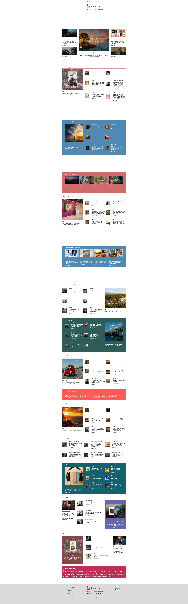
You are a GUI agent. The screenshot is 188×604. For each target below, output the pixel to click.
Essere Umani (113, 56)
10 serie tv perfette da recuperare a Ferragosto (91, 522)
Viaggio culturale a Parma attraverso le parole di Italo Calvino (74, 310)
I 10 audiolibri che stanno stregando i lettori (97, 469)
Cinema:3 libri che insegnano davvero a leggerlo (101, 556)
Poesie (94, 52)
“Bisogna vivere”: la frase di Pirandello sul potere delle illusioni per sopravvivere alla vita (119, 410)
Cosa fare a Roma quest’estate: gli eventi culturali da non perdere (101, 547)
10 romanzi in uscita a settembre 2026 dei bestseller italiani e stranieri (98, 72)
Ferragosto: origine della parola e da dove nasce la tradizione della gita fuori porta (75, 444)
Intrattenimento (65, 56)
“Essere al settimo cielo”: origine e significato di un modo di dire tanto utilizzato (75, 455)
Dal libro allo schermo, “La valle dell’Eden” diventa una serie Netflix (93, 513)
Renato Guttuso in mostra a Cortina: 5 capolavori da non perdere (97, 222)
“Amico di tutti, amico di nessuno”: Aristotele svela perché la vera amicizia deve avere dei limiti (118, 59)
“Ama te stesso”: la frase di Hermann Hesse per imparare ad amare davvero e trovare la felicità (98, 410)
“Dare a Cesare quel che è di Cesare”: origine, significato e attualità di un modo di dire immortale (96, 445)
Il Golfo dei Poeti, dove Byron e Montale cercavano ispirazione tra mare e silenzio (114, 312)
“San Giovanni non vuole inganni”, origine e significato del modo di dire (97, 455)
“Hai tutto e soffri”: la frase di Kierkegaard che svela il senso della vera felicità (69, 42)
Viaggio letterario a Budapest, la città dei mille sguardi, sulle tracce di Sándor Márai (76, 335)
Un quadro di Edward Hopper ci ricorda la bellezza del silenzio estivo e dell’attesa (71, 262)
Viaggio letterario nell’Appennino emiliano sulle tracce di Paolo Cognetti (95, 335)
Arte (63, 221)
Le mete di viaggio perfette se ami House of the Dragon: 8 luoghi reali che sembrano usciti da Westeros (76, 346)
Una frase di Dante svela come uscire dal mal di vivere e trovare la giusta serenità (98, 429)
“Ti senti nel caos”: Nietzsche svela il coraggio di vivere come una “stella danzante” (73, 147)
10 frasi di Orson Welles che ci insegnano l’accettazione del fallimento (101, 539)
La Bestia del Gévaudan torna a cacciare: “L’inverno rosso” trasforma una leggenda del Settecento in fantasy (72, 95)
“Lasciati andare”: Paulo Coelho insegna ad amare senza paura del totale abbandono (117, 127)
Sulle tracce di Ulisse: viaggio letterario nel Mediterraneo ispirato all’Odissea (113, 345)
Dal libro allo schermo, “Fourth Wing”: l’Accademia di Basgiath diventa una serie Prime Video (93, 503)
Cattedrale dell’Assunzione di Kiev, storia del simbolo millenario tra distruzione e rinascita (96, 300)
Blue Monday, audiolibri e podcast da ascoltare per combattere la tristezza (116, 470)
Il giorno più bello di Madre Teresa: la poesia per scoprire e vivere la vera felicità (86, 188)
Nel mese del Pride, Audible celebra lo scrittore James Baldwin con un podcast (97, 486)
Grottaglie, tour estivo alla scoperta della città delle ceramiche (94, 291)
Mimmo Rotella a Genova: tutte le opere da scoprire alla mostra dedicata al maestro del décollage (98, 212)
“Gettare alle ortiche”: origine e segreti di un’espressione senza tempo (117, 455)
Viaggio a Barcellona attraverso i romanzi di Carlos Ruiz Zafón (96, 325)
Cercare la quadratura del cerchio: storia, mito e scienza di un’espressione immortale (118, 444)
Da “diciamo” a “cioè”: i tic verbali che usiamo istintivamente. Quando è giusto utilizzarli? (98, 361)
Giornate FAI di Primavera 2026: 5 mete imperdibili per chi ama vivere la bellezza (96, 310)
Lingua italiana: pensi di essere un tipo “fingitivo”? (86, 396)
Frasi (63, 39)
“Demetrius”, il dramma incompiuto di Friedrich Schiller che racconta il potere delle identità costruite (72, 558)
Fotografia (115, 199)
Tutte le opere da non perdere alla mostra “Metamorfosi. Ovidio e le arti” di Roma (119, 212)
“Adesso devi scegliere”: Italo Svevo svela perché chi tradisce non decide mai (98, 127)
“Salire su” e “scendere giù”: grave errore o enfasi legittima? (98, 371)
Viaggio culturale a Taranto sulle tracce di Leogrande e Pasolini (75, 291)
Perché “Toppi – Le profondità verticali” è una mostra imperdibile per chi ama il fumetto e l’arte (119, 223)
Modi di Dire (78, 441)
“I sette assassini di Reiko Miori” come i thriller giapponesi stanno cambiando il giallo (98, 83)
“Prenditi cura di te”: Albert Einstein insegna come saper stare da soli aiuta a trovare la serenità (116, 137)
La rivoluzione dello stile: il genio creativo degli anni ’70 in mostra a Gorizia (71, 224)
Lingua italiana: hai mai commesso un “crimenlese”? (115, 396)
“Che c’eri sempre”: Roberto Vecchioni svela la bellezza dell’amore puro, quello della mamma (116, 148)
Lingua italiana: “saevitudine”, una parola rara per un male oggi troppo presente (71, 396)
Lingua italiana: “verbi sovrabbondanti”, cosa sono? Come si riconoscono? (101, 396)
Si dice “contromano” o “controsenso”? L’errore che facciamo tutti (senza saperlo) (72, 383)
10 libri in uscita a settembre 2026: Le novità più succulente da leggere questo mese (117, 42)
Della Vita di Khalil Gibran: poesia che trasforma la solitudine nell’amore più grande (94, 56)
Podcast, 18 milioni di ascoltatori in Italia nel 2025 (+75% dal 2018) (73, 490)
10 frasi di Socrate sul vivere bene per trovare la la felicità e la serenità (118, 419)
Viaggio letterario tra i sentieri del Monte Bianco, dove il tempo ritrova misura (77, 325)
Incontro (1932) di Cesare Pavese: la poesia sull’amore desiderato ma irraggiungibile (71, 188)
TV (69, 56)
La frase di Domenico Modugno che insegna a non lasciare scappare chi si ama (72, 431)
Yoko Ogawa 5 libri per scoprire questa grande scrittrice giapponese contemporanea (98, 95)
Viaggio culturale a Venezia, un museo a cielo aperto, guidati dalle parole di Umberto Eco (75, 300)
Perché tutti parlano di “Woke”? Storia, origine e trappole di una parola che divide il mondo (119, 361)
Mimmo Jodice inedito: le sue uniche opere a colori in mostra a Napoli (118, 202)
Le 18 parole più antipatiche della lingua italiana (119, 381)
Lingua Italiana (65, 380)
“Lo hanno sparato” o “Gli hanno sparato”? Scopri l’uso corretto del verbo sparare (119, 371)
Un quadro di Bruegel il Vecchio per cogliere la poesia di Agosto (101, 262)
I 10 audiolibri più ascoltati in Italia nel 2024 (116, 477)
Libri (112, 39)
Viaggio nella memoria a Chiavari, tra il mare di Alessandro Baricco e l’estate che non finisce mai (95, 346)
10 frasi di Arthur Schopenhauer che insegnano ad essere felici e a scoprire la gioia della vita (119, 429)
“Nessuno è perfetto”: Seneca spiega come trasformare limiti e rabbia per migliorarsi (98, 136)
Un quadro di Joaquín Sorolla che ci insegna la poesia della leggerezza (86, 262)
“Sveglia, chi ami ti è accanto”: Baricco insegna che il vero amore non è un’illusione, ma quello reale (98, 148)
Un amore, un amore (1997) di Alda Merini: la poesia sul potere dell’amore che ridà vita (116, 188)
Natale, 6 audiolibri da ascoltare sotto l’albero (96, 477)
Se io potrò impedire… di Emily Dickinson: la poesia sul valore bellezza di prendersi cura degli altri (101, 188)
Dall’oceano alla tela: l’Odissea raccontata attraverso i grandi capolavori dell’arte (115, 262)
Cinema (121, 80)
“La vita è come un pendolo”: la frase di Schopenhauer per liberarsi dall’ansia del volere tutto (98, 419)
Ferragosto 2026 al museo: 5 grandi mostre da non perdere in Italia (97, 202)
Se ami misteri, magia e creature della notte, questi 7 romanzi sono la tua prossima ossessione (119, 72)
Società (70, 288)
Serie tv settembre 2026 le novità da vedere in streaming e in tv (69, 59)
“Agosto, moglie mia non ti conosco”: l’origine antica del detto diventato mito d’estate (98, 381)
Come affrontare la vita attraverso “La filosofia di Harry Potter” (116, 486)
